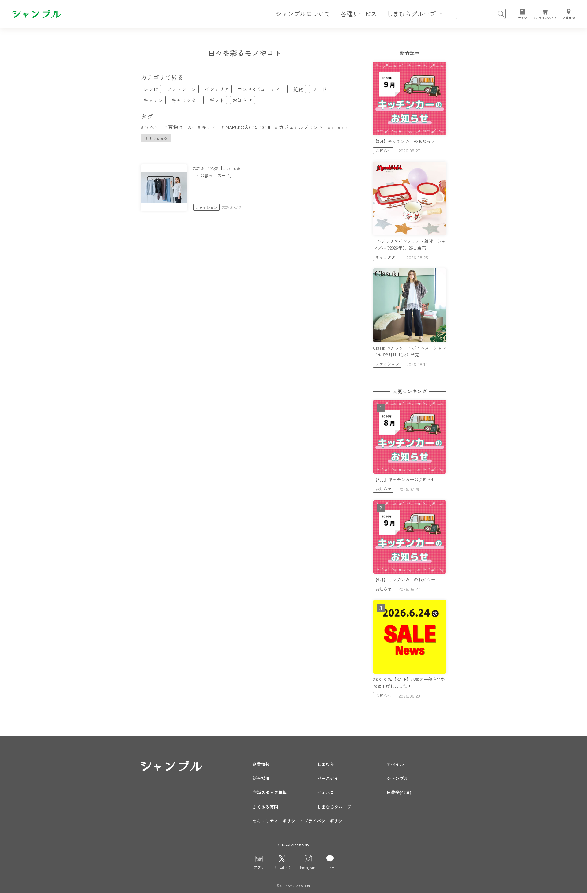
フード (319, 89)
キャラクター (186, 100)
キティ (209, 127)
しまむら (325, 764)
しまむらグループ (334, 807)
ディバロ (325, 792)
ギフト (216, 100)
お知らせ (242, 100)
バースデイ (327, 778)
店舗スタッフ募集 (270, 792)
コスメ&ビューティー (261, 89)
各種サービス (358, 13)
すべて (152, 127)
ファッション (181, 89)
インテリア (217, 89)
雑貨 (298, 89)
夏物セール (180, 127)
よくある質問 (265, 807)
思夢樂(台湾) (399, 792)
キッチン (153, 100)
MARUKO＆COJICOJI (247, 127)
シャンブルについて (302, 13)
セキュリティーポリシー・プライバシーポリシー (300, 821)
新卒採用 (261, 778)
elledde (339, 127)
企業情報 (261, 764)
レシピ (150, 89)
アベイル (395, 764)
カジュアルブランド (301, 127)
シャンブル (397, 778)
